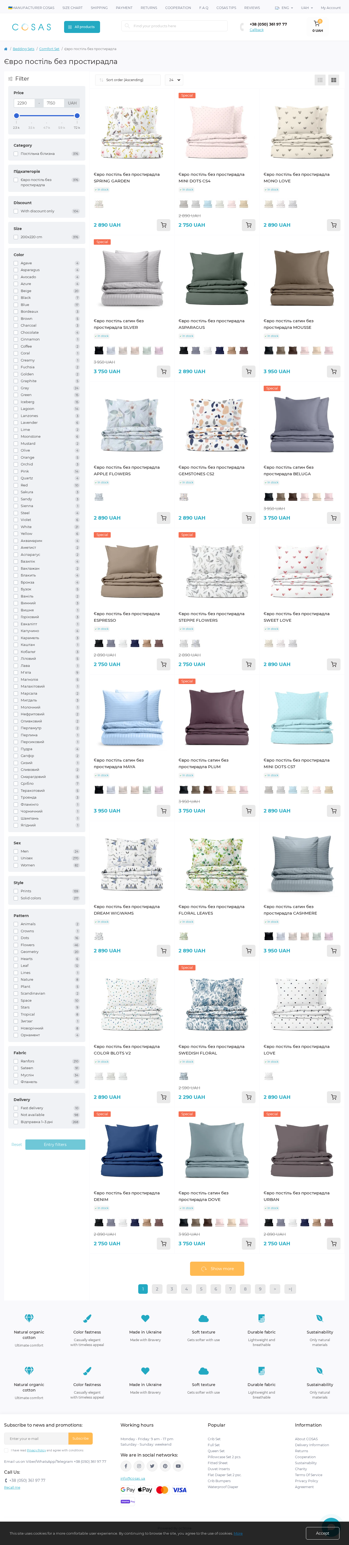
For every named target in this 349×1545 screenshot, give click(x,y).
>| (290, 1289)
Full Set (214, 1445)
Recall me (12, 1487)
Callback (257, 30)
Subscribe (81, 1438)
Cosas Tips (226, 8)
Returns (149, 8)
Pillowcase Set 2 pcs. (224, 1457)
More (238, 1533)
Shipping (99, 8)
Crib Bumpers (219, 1481)
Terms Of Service (308, 1475)
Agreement (304, 1487)
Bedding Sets (23, 49)
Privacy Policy (36, 1450)
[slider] (16, 115)
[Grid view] (333, 80)
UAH (305, 8)
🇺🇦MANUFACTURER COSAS (31, 8)
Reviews (252, 8)
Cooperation (178, 8)
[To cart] (163, 225)
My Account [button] (331, 8)
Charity (301, 1469)
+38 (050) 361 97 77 (268, 24)
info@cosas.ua (133, 1478)
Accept (322, 1533)
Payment (124, 8)
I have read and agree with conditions (47, 1450)
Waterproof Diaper (223, 1487)
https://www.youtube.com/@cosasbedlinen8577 (178, 1466)
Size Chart (72, 8)
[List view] (320, 80)
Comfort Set (49, 49)
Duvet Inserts (219, 1469)
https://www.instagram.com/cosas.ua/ (139, 1466)
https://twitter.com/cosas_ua (152, 1466)
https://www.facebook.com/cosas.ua (126, 1466)
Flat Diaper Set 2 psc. (225, 1475)
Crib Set (214, 1439)
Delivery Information (312, 1445)
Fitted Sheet (218, 1463)
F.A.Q (203, 8)
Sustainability (306, 1463)
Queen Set (216, 1451)
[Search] (127, 25)
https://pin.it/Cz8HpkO (165, 1466)
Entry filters (55, 1144)
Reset (16, 1144)
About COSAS (306, 1439)
